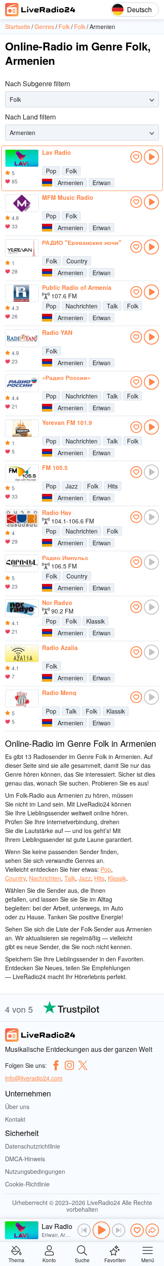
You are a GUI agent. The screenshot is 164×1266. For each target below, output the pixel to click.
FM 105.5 (55, 467)
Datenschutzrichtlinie (32, 1146)
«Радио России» (66, 377)
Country (76, 261)
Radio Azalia (60, 647)
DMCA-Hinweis (25, 1159)
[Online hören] (151, 157)
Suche (82, 1259)
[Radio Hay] (22, 518)
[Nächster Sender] (118, 1230)
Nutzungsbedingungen (35, 1171)
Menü (147, 1259)
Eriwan (102, 182)
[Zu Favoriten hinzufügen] (136, 157)
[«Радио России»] (22, 383)
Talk (112, 306)
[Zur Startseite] (40, 9)
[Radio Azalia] (22, 653)
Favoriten (115, 1259)
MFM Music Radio (67, 197)
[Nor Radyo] (22, 608)
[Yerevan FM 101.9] (22, 428)
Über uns (17, 1106)
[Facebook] (56, 1065)
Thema (16, 1259)
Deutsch (139, 9)
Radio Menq (59, 692)
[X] (83, 1065)
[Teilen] (152, 1230)
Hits (113, 486)
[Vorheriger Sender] (84, 1230)
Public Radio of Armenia (76, 287)
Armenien (70, 182)
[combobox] (10, 99)
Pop (51, 171)
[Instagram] (69, 1065)
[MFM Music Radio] (22, 203)
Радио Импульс (65, 557)
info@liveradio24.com (34, 1078)
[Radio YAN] (22, 338)
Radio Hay (56, 512)
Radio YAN (57, 332)
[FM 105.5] (22, 473)
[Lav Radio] (22, 158)
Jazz (72, 486)
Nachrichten (82, 306)
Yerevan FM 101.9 (67, 422)
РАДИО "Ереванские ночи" (82, 242)
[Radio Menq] (22, 698)
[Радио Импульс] (22, 563)
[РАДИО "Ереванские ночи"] (22, 248)
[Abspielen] (101, 1230)
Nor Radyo (57, 602)
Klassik (95, 621)
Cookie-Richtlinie (27, 1184)
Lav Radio (56, 152)
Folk (71, 171)
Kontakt (15, 1119)
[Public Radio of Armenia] (22, 293)
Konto (49, 1259)
